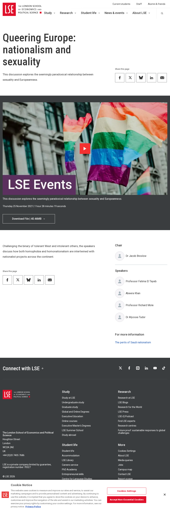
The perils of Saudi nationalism (133, 342)
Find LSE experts (126, 421)
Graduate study (70, 407)
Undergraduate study (73, 402)
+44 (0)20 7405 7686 (13, 455)
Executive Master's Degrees (76, 425)
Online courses (69, 421)
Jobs (120, 465)
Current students (121, 4)
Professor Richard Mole (140, 305)
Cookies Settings (127, 451)
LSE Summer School (72, 430)
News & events (114, 13)
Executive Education (72, 416)
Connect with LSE (21, 368)
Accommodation (71, 455)
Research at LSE (126, 397)
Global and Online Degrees (75, 411)
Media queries (125, 460)
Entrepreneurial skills (73, 474)
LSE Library (68, 460)
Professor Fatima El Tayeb (141, 281)
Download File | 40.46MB (27, 218)
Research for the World (130, 407)
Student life (88, 13)
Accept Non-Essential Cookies (127, 499)
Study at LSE (68, 397)
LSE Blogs (123, 402)
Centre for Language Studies (77, 478)
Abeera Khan (133, 293)
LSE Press (123, 411)
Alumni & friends (156, 4)
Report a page (125, 478)
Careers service (70, 465)
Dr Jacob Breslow (136, 255)
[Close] (164, 494)
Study (48, 13)
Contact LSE (124, 474)
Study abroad (69, 435)
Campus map (125, 469)
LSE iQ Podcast (126, 416)
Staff (139, 4)
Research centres (127, 425)
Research (66, 13)
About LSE (139, 13)
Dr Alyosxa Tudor (135, 317)
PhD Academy (69, 469)
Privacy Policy (33, 506)
